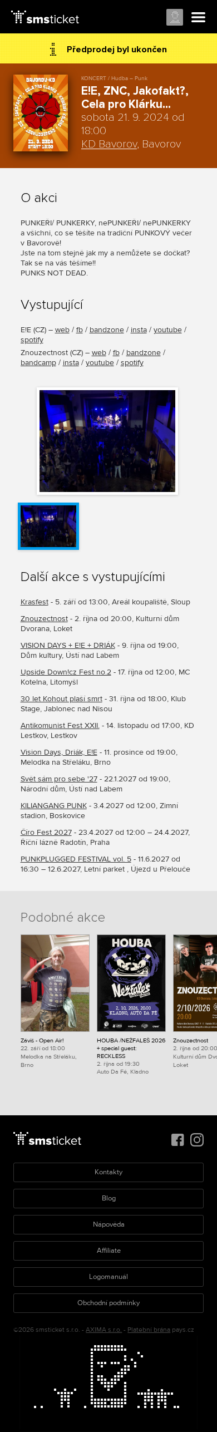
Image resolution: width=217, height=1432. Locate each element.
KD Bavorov (109, 144)
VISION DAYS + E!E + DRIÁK (68, 645)
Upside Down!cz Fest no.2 (66, 672)
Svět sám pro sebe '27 (59, 779)
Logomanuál (108, 1276)
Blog (109, 1198)
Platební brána (148, 1330)
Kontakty (108, 1172)
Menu (198, 17)
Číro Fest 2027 (46, 832)
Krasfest (34, 602)
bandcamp (38, 362)
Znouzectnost (44, 618)
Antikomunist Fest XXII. (60, 725)
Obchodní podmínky (108, 1302)
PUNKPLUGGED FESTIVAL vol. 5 (76, 859)
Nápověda (109, 1224)
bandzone (107, 329)
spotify (32, 340)
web (62, 329)
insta (139, 329)
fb (79, 329)
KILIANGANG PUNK (54, 805)
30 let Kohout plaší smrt (61, 698)
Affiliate (109, 1250)
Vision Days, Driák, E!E (59, 752)
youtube (168, 329)
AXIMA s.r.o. (104, 1330)
